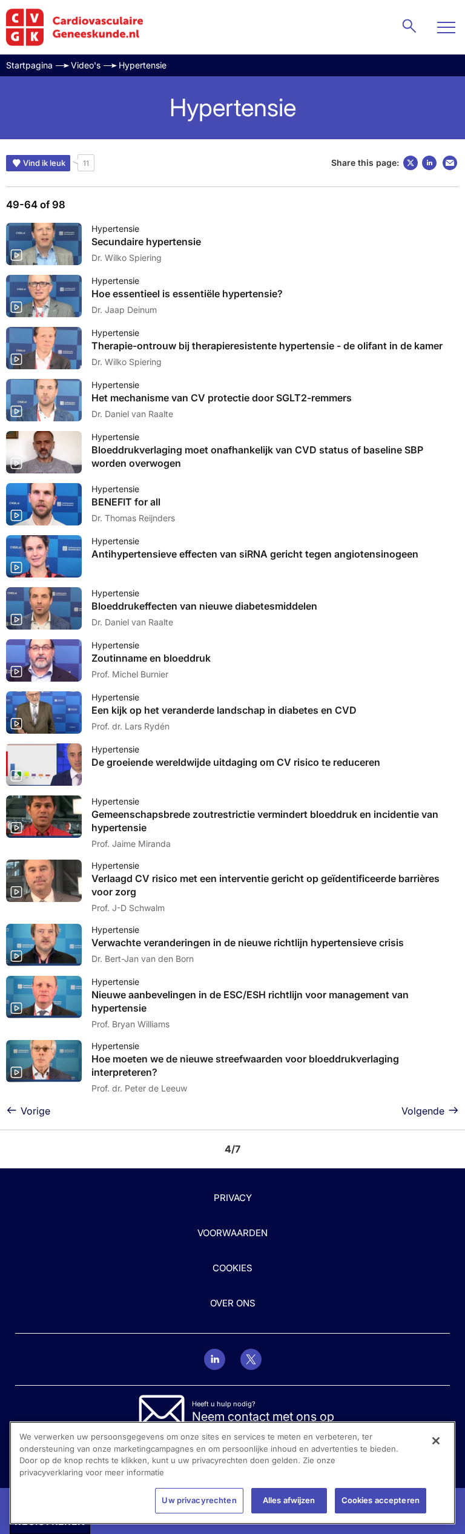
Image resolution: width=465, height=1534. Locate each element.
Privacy (233, 1197)
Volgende (422, 1111)
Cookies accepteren (380, 1500)
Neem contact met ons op (263, 1416)
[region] (232, 1472)
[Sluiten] (436, 1440)
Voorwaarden (232, 1233)
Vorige (35, 1111)
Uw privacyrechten (199, 1500)
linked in (429, 163)
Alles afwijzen (289, 1500)
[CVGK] (74, 27)
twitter (410, 163)
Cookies (232, 1268)
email (450, 163)
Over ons (233, 1303)
